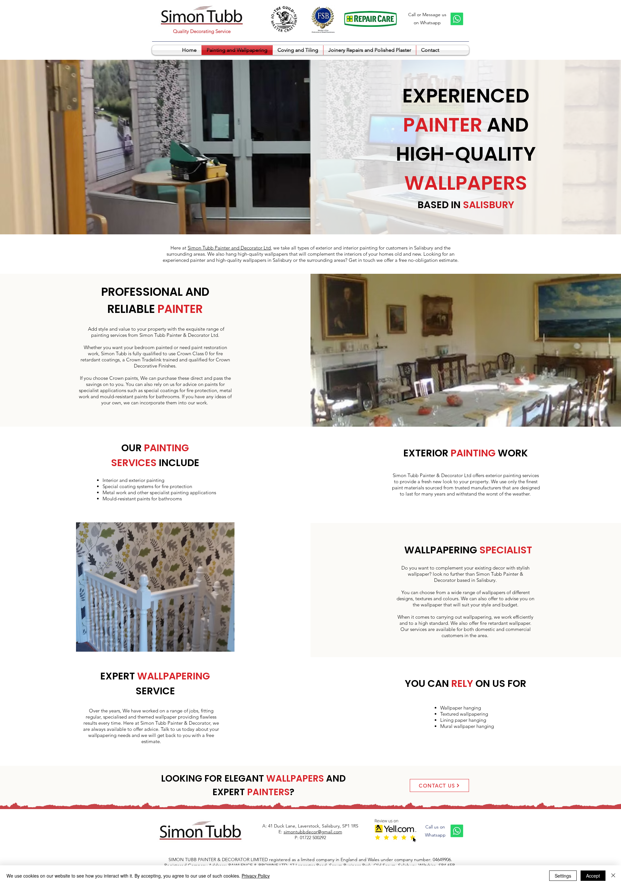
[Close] (613, 875)
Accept (593, 875)
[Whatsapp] (457, 19)
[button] (155, 587)
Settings (563, 875)
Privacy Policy (256, 875)
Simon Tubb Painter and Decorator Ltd (229, 248)
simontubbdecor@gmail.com (313, 832)
